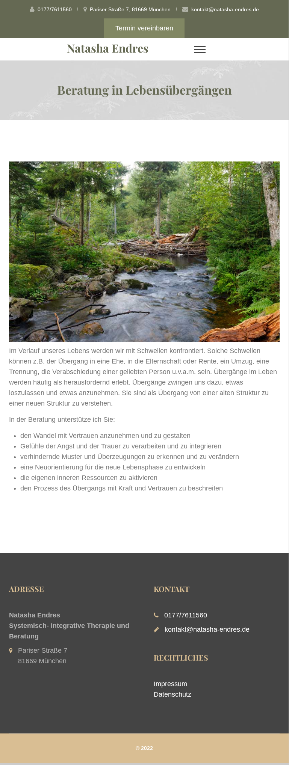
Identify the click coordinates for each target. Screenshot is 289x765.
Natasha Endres (107, 48)
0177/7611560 (55, 9)
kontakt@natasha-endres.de (225, 9)
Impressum (170, 684)
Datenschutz (172, 694)
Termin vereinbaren (144, 28)
